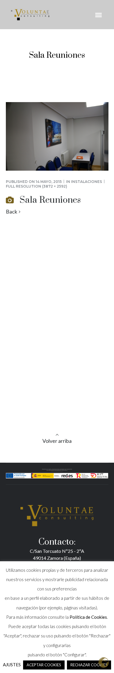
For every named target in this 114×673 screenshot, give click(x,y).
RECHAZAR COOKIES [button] (89, 664)
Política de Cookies (88, 617)
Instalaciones (86, 181)
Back (11, 212)
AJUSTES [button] (12, 664)
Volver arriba (57, 441)
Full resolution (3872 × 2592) (36, 186)
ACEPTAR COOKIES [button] (44, 664)
